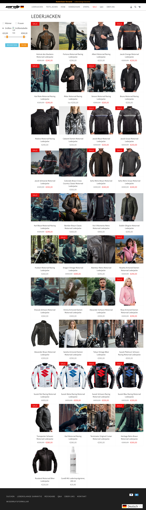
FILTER (23, 45)
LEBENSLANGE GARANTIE (29, 496)
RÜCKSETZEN (12, 45)
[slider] (7, 37)
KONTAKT (82, 496)
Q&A (60, 496)
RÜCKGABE (50, 496)
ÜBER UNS (69, 496)
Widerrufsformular (17, 501)
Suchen (10, 496)
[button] (132, 506)
